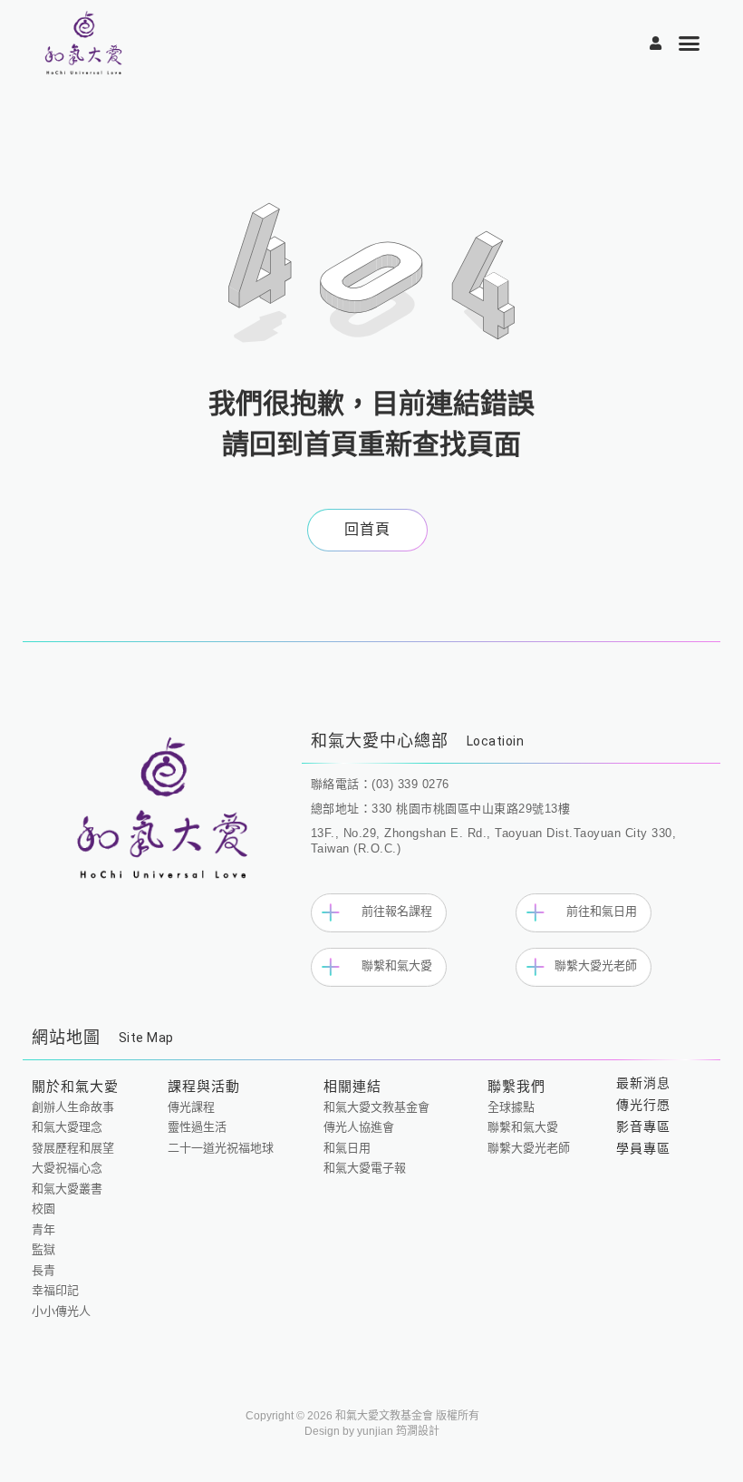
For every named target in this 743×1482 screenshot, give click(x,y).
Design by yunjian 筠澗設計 (371, 1431)
